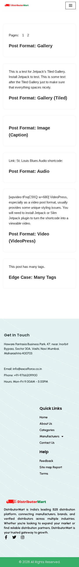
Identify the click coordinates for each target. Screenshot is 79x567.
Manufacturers (49, 436)
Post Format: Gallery (30, 45)
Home (44, 417)
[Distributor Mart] (16, 5)
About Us (46, 424)
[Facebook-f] (6, 537)
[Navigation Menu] (70, 5)
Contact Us (47, 443)
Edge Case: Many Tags (32, 277)
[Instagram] (23, 537)
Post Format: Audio (29, 171)
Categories (47, 430)
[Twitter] (14, 537)
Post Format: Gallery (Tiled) (38, 97)
